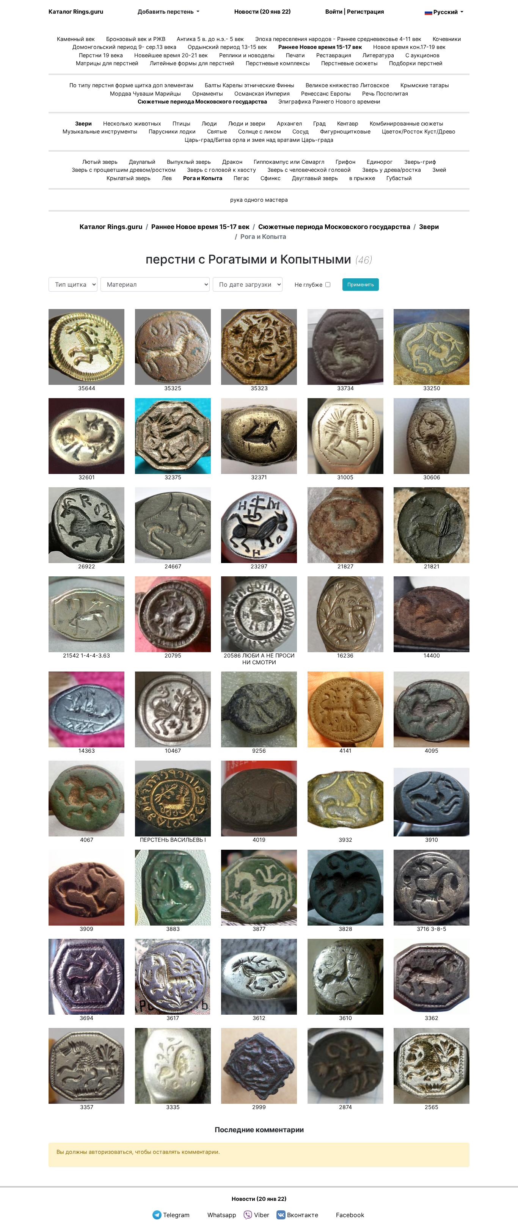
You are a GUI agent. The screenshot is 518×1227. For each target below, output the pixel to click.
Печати (295, 55)
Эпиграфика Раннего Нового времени (329, 101)
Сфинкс (271, 178)
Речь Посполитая (385, 93)
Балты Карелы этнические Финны (249, 85)
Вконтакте (302, 1215)
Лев (167, 178)
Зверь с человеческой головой (309, 169)
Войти (333, 11)
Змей (439, 169)
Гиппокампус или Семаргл (289, 161)
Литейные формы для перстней (192, 63)
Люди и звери (246, 123)
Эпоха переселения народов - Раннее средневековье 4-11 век (338, 39)
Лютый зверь (100, 161)
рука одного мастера (259, 199)
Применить (360, 284)
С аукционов (422, 55)
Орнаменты (207, 93)
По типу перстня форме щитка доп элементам (131, 85)
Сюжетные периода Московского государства (202, 101)
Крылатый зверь (129, 178)
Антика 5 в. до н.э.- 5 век (210, 39)
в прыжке (362, 178)
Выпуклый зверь (189, 161)
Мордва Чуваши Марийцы (145, 93)
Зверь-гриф (420, 161)
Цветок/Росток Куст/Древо (418, 131)
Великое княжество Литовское (347, 85)
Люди (209, 123)
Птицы (181, 123)
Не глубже (308, 284)
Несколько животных (132, 123)
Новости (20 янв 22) (262, 11)
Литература (378, 55)
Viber (261, 1215)
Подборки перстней (416, 63)
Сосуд (300, 131)
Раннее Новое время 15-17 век (320, 47)
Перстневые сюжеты (349, 63)
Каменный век (76, 39)
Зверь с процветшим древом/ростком (124, 169)
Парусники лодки (172, 131)
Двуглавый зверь (315, 178)
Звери (83, 123)
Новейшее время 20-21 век (171, 55)
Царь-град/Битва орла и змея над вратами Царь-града (259, 140)
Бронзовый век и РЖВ (135, 39)
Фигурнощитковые (345, 131)
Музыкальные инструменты (100, 131)
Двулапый (142, 161)
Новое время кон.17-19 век (409, 47)
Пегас (241, 178)
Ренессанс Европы (326, 93)
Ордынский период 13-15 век (227, 47)
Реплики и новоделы (247, 55)
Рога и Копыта (202, 178)
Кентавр (347, 123)
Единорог (380, 161)
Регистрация (365, 11)
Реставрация (333, 55)
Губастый (399, 178)
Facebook (350, 1215)
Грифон (345, 161)
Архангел (289, 123)
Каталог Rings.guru (76, 11)
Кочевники (447, 39)
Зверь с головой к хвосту (221, 169)
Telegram (176, 1215)
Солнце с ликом (259, 131)
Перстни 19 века (101, 55)
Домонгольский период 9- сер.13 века (124, 47)
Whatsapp (221, 1215)
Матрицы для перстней (107, 63)
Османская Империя (262, 93)
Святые (217, 131)
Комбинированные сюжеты (406, 123)
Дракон (232, 161)
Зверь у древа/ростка (391, 169)
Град (319, 123)
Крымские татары (424, 85)
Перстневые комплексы (278, 63)
